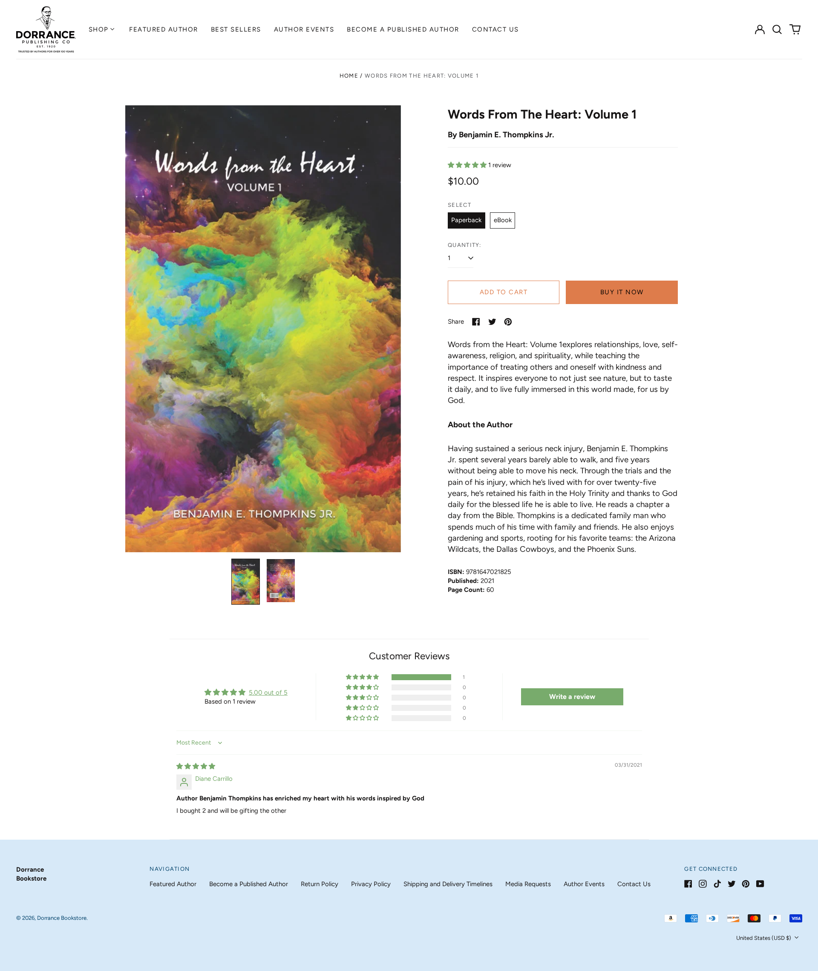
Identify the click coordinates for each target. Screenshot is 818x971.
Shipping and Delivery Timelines (448, 884)
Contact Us (495, 29)
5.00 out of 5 (268, 692)
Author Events (304, 29)
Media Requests (528, 884)
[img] (195, 766)
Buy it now (622, 292)
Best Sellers (236, 29)
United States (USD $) (764, 938)
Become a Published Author (403, 29)
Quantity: (464, 245)
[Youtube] (760, 884)
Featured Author (163, 29)
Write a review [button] (572, 697)
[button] (777, 29)
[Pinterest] (746, 884)
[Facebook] (688, 884)
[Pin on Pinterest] (508, 322)
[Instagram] (703, 884)
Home (349, 75)
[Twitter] (732, 884)
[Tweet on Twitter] (492, 322)
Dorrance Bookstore (61, 918)
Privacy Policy (371, 884)
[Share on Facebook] (476, 322)
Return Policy (319, 884)
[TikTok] (717, 884)
